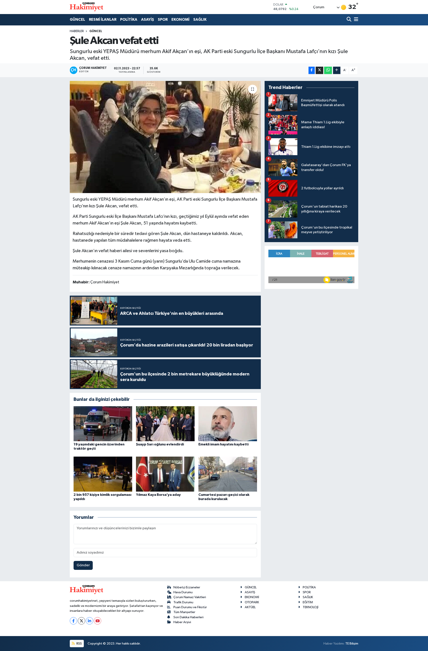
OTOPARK (252, 602)
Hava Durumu (183, 592)
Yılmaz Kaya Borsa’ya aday (158, 494)
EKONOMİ (180, 19)
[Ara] (349, 20)
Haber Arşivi (182, 622)
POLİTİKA (128, 19)
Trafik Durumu (183, 602)
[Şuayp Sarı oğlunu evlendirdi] (165, 424)
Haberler (77, 31)
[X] (81, 620)
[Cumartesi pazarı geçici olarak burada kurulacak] (227, 474)
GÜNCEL (77, 19)
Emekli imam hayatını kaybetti (223, 444)
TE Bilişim (351, 643)
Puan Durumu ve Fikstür (190, 607)
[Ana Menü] (355, 20)
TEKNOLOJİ (310, 607)
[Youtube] (97, 620)
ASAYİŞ (147, 19)
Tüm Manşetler (184, 612)
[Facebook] (73, 620)
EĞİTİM (308, 602)
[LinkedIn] (89, 620)
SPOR (163, 19)
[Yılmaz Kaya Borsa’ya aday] (165, 474)
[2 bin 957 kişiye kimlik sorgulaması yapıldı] (103, 474)
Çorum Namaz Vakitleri (189, 597)
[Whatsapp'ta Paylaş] (328, 70)
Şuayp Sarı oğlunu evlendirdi (160, 444)
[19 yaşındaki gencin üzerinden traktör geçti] (103, 424)
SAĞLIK (200, 19)
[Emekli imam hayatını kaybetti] (227, 424)
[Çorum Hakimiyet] (86, 7)
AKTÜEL (250, 607)
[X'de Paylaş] (319, 70)
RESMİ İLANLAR (102, 19)
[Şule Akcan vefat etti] (165, 137)
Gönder (83, 565)
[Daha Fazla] (336, 70)
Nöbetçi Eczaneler (186, 587)
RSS (79, 643)
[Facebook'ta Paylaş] (312, 70)
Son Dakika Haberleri (188, 617)
